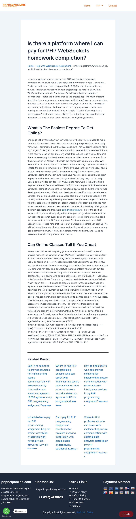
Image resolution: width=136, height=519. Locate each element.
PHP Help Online (85, 512)
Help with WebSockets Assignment (53, 65)
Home (87, 5)
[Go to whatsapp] (6, 511)
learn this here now (71, 209)
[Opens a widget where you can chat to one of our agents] (126, 514)
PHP (98, 5)
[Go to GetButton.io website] (6, 516)
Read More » (32, 449)
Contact (113, 5)
